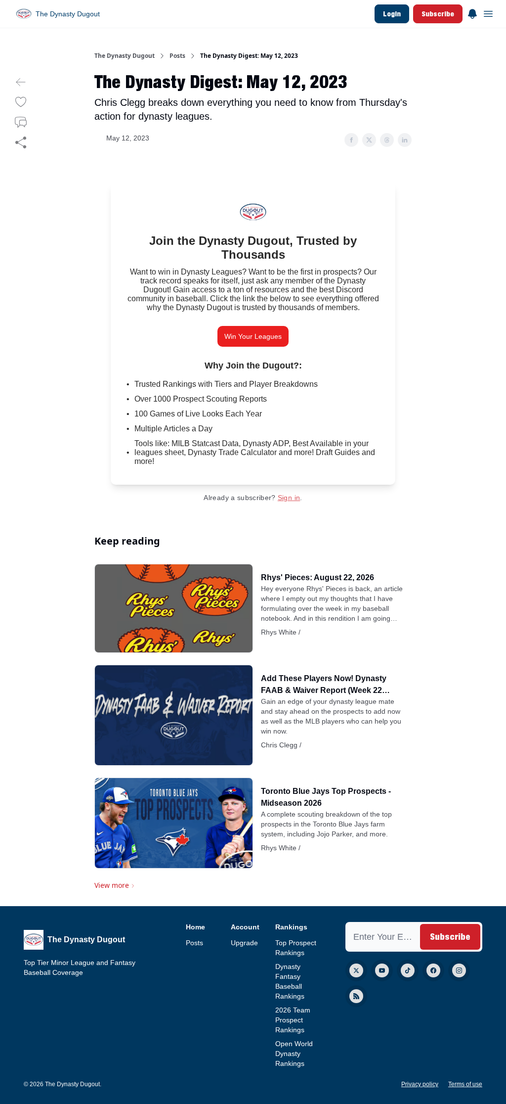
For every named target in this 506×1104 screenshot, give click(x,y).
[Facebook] (433, 970)
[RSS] (356, 996)
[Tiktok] (408, 970)
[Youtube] (382, 970)
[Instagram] (459, 970)
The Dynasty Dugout (124, 56)
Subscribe (438, 13)
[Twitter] (356, 970)
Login (392, 13)
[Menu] (472, 12)
